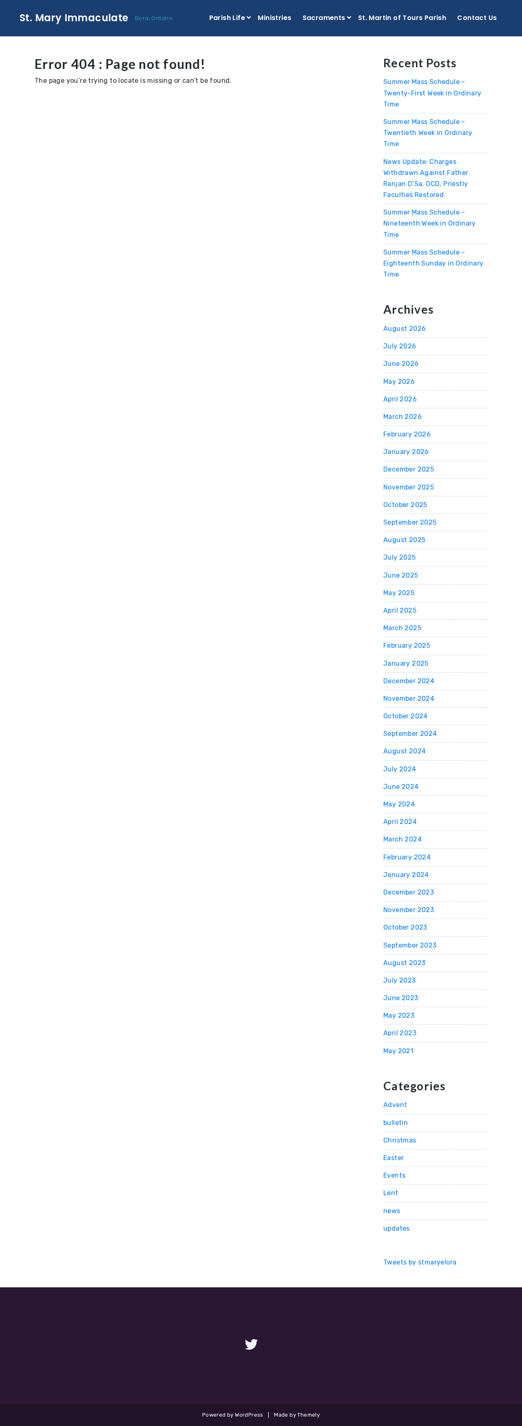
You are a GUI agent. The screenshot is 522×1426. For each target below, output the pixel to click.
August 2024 (404, 751)
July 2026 (399, 346)
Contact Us (477, 17)
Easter (393, 1158)
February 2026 (407, 434)
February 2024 (407, 857)
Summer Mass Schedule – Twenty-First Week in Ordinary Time (432, 93)
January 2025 (406, 663)
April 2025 (399, 610)
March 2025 (402, 628)
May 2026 (399, 381)
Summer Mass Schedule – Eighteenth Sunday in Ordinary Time (433, 263)
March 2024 (402, 839)
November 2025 (408, 487)
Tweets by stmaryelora (419, 1262)
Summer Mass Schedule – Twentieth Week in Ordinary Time (427, 133)
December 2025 (408, 469)
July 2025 (399, 557)
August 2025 (404, 540)
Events (394, 1175)
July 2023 (399, 980)
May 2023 (398, 1015)
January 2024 (406, 875)
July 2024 (399, 769)
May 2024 (399, 804)
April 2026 (400, 399)
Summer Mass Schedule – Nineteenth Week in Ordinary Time (429, 223)
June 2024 (401, 786)
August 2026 (404, 328)
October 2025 (405, 505)
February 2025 (406, 645)
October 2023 (405, 927)
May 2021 (398, 1051)
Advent (395, 1105)
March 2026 (402, 417)
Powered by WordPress (232, 1415)
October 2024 (405, 716)
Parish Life (227, 17)
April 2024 (400, 822)
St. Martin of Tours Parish (402, 17)
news (391, 1211)
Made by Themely (297, 1415)
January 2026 (406, 452)
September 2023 (410, 945)
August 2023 (404, 963)
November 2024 (408, 698)
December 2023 (408, 892)
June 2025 (400, 575)
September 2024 (410, 733)
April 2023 (399, 1033)
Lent (390, 1193)
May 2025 (398, 593)
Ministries (274, 17)
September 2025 (410, 522)
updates (396, 1228)
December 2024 (408, 681)
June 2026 (401, 364)
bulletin (395, 1123)
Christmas (399, 1140)
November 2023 (408, 910)
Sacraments (324, 17)
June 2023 (400, 998)
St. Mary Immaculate (74, 17)
